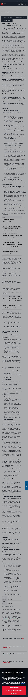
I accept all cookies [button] (14, 687)
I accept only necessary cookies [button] (14, 690)
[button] (14, 693)
